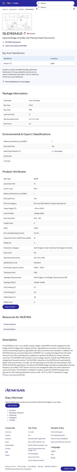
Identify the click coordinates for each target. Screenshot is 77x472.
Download (58, 151)
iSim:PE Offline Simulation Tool (37, 445)
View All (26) (10, 307)
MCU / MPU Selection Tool (36, 442)
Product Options (10, 324)
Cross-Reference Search (36, 460)
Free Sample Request (58, 435)
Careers (7, 435)
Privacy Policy (21, 466)
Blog (6, 452)
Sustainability (9, 445)
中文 (52, 454)
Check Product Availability (59, 438)
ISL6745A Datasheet (13, 42)
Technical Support (57, 432)
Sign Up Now (12, 405)
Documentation (9, 329)
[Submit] (39, 7)
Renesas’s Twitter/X (16, 413)
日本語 (53, 458)
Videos (7, 455)
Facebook (12, 415)
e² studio (31, 432)
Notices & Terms (10, 466)
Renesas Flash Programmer (37, 438)
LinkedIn (12, 420)
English (53, 451)
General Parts (13, 9)
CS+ (29, 435)
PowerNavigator (33, 454)
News (7, 442)
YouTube (12, 410)
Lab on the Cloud (33, 457)
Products (5, 9)
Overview (8, 432)
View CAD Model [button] (34, 100)
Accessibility (32, 466)
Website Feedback (51, 466)
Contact (7, 448)
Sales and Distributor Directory (61, 442)
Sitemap (40, 466)
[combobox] (55, 7)
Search (55, 3)
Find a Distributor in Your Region (17, 82)
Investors (8, 438)
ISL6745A (21, 9)
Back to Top (68, 469)
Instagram (13, 418)
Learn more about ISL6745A (16, 46)
